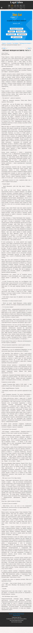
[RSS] (18, 6)
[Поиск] (21, 6)
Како (12, 8)
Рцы (21, 8)
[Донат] (12, 6)
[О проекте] (9, 6)
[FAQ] (24, 6)
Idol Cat (18, 615)
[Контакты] (15, 6)
